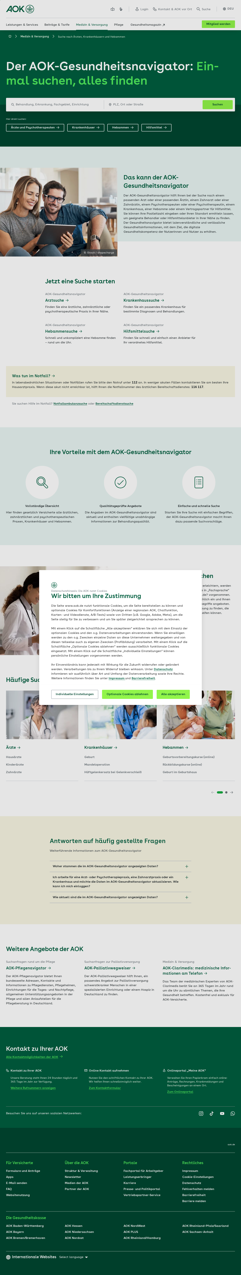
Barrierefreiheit (143, 678)
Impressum (117, 678)
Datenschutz (163, 669)
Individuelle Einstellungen (75, 694)
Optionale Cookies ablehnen (127, 694)
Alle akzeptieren (173, 694)
